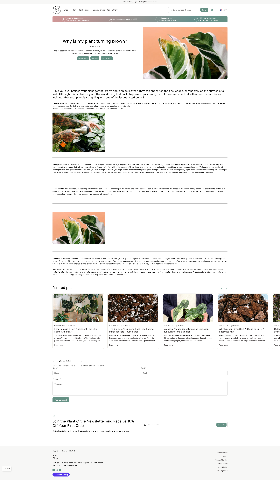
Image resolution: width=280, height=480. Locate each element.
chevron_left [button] (221, 288)
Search (204, 10)
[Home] (56, 10)
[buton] (56, 451)
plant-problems (106, 58)
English (56, 451)
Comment (56, 379)
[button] (224, 10)
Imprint (225, 456)
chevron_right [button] (226, 288)
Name (55, 368)
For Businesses (85, 10)
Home (75, 10)
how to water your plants (98, 109)
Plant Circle (55, 457)
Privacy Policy (222, 453)
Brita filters (206, 272)
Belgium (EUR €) (70, 451)
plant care (95, 58)
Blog (108, 10)
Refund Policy (223, 467)
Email (143, 368)
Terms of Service (221, 460)
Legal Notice (223, 463)
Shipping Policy (222, 471)
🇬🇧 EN (224, 10)
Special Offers (99, 10)
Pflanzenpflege (83, 58)
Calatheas (141, 189)
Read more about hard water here (113, 274)
